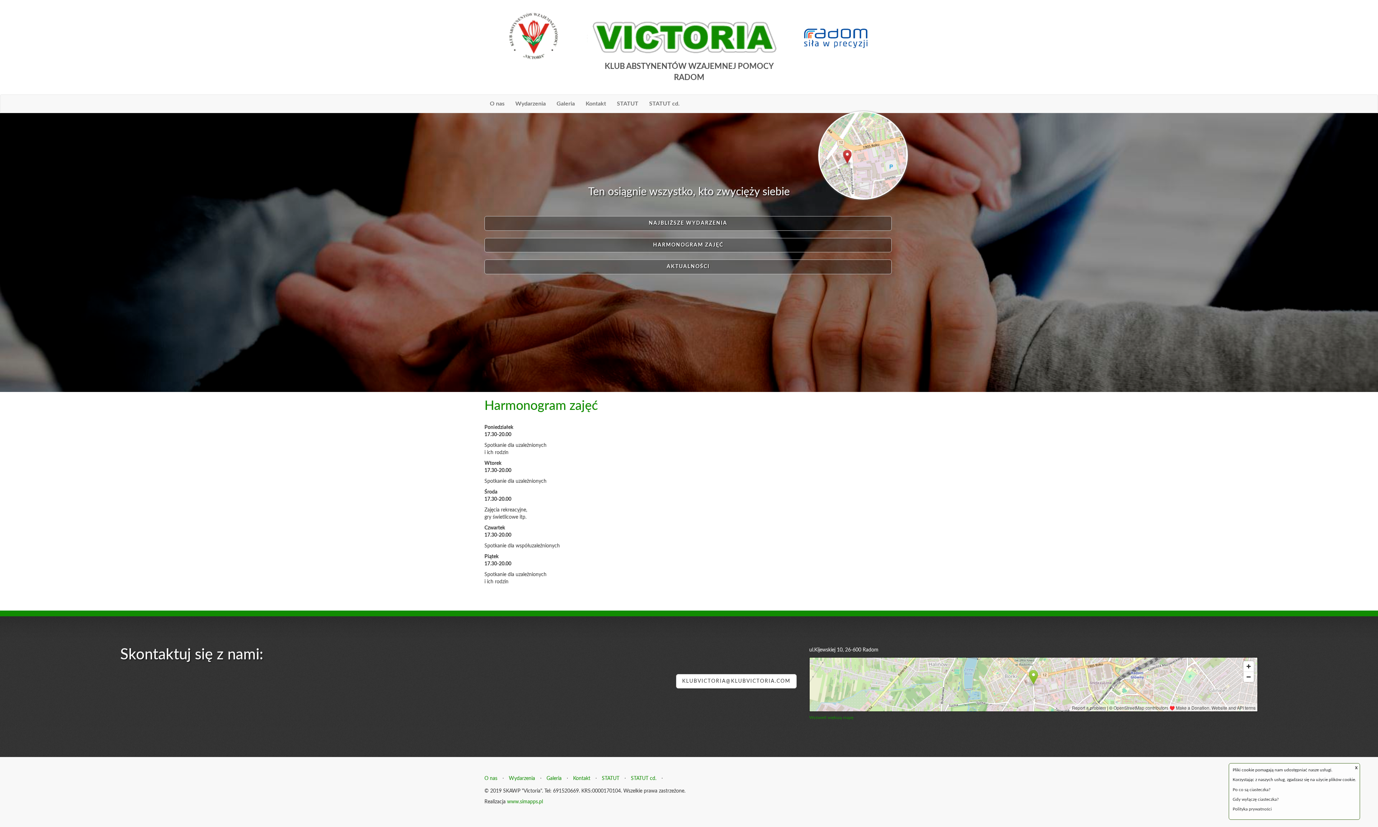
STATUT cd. (664, 104)
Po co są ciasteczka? (1251, 790)
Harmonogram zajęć (688, 245)
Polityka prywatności (1252, 809)
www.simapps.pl (525, 801)
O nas (497, 104)
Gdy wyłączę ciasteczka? (1256, 799)
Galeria (566, 104)
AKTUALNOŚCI (688, 266)
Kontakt (596, 104)
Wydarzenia (530, 104)
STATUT (627, 104)
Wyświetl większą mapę (831, 717)
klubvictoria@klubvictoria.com (736, 681)
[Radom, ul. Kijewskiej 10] (863, 155)
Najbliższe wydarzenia (688, 223)
